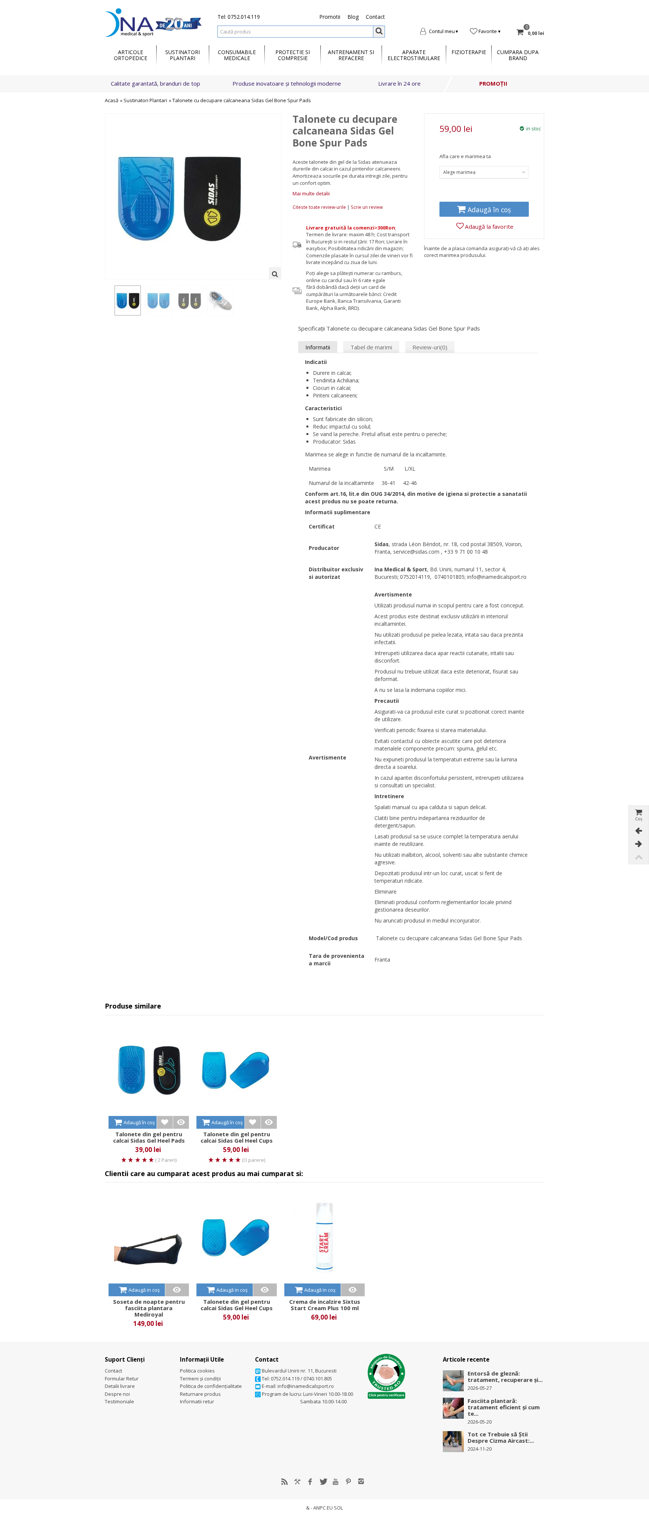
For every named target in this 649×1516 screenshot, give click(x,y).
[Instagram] (361, 1481)
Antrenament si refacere (351, 55)
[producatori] (297, 1481)
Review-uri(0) (429, 347)
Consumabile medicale (237, 55)
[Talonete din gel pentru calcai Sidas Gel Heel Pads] (149, 1070)
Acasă (111, 100)
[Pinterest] (348, 1481)
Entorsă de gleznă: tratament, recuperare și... (505, 1376)
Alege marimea (459, 172)
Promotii (329, 16)
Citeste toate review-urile (320, 207)
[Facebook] (310, 1481)
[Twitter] (323, 1481)
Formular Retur (122, 1378)
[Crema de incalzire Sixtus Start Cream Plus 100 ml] (324, 1237)
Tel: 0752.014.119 (238, 16)
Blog (353, 16)
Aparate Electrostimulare (414, 55)
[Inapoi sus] (638, 857)
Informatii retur (197, 1401)
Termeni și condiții (200, 1378)
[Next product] (638, 844)
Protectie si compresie (292, 55)
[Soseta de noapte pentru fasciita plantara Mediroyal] (149, 1237)
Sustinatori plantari (182, 55)
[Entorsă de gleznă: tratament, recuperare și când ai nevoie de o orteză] (453, 1380)
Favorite (487, 31)
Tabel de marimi (371, 347)
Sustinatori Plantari (145, 100)
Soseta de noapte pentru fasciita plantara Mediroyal (149, 1308)
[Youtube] (336, 1481)
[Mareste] (275, 273)
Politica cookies (197, 1370)
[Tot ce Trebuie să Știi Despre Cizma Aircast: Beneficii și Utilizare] (453, 1441)
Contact (375, 16)
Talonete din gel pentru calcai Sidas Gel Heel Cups (237, 1137)
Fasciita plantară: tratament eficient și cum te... (504, 1407)
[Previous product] (638, 831)
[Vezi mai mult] (181, 1122)
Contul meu (442, 31)
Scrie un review (367, 207)
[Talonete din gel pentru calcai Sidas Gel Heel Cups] (236, 1070)
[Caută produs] (379, 32)
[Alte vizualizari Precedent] (108, 300)
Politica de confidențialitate (211, 1386)
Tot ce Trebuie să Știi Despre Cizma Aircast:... (501, 1437)
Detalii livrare (120, 1386)
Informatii (317, 347)
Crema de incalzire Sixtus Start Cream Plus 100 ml (324, 1305)
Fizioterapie (468, 52)
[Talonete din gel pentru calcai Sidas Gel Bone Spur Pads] (128, 300)
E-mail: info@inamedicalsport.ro (297, 1386)
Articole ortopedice (130, 55)
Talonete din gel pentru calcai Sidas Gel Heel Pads (149, 1137)
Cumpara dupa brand (518, 55)
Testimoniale (119, 1401)
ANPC (319, 1507)
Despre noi (117, 1394)
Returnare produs (200, 1394)
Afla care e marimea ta (465, 156)
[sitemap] (285, 1481)
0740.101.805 (317, 1378)
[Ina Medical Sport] (153, 21)
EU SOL (335, 1507)
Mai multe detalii (311, 193)
